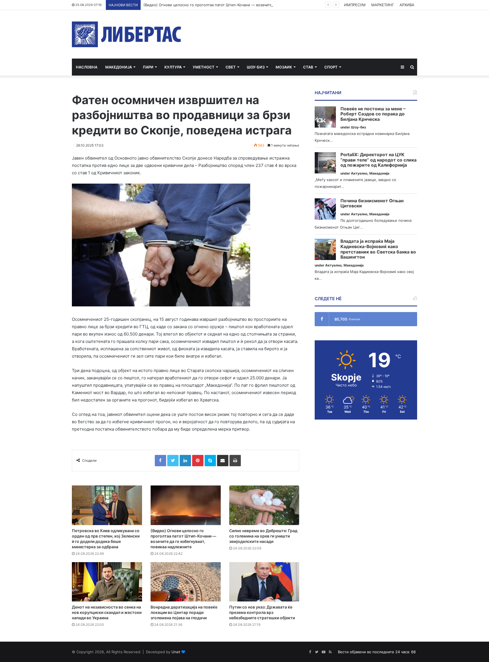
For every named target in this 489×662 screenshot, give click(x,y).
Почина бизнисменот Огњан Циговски (372, 203)
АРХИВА (407, 5)
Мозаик (284, 67)
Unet (175, 652)
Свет (231, 67)
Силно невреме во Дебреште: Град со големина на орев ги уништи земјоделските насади (263, 536)
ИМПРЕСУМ (355, 5)
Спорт (331, 67)
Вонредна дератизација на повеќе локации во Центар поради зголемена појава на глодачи (184, 612)
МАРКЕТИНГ (382, 5)
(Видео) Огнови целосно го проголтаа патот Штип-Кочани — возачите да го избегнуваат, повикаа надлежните (244, 5)
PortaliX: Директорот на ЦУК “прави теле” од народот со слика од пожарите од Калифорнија (378, 160)
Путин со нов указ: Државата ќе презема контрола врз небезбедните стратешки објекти (262, 612)
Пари (148, 67)
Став (308, 67)
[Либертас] (126, 34)
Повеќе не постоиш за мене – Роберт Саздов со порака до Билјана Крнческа (373, 114)
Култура (173, 67)
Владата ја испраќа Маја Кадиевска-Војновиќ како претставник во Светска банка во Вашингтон (378, 249)
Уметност (204, 67)
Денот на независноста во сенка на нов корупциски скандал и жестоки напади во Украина (106, 612)
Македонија (118, 67)
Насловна (86, 67)
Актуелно (359, 173)
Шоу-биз (256, 67)
